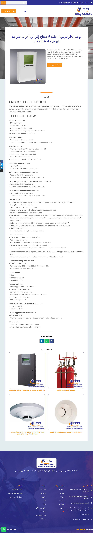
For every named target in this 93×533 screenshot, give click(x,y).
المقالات (61, 504)
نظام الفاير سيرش (17, 489)
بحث (3, 3)
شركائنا (62, 497)
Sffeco (43, 519)
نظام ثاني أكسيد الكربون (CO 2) (66, 390)
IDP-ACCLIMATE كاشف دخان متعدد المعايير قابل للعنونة (66, 432)
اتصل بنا (61, 508)
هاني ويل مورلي (41, 508)
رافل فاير (43, 511)
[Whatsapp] (3, 529)
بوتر (44, 500)
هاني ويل (43, 489)
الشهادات (61, 500)
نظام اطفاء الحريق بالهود (15, 493)
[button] (25, 11)
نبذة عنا (62, 493)
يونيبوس (43, 493)
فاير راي (43, 497)
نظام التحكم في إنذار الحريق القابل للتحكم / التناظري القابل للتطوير (27, 390)
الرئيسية (61, 489)
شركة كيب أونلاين (80, 529)
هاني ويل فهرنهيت (40, 515)
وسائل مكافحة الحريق (16, 497)
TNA (44, 504)
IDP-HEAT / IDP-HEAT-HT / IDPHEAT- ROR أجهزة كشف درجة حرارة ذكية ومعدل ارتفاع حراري (27, 433)
